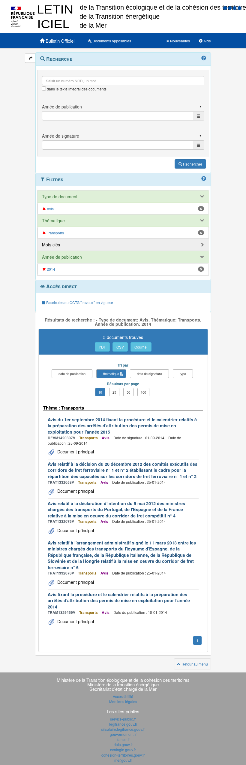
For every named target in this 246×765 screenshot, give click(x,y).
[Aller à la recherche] (235, 8)
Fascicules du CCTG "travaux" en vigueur (79, 302)
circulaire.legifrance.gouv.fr (123, 729)
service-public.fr (123, 718)
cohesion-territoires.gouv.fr (123, 754)
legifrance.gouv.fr (123, 724)
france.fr (123, 739)
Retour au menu (194, 663)
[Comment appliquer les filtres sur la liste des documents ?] (203, 178)
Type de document (59, 197)
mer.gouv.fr (123, 760)
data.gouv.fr (123, 744)
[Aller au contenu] (230, 8)
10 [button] (100, 392)
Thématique (53, 221)
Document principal (75, 452)
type (183, 373)
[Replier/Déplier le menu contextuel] (30, 58)
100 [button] (143, 392)
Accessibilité (123, 696)
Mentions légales (123, 701)
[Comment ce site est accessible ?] (225, 8)
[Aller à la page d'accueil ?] (239, 8)
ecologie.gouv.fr (123, 749)
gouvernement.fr (123, 734)
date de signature (149, 373)
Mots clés (51, 245)
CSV (120, 346)
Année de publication (62, 257)
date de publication (72, 373)
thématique (111, 373)
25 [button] (114, 392)
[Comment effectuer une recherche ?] (203, 58)
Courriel (141, 346)
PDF (102, 346)
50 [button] (128, 392)
